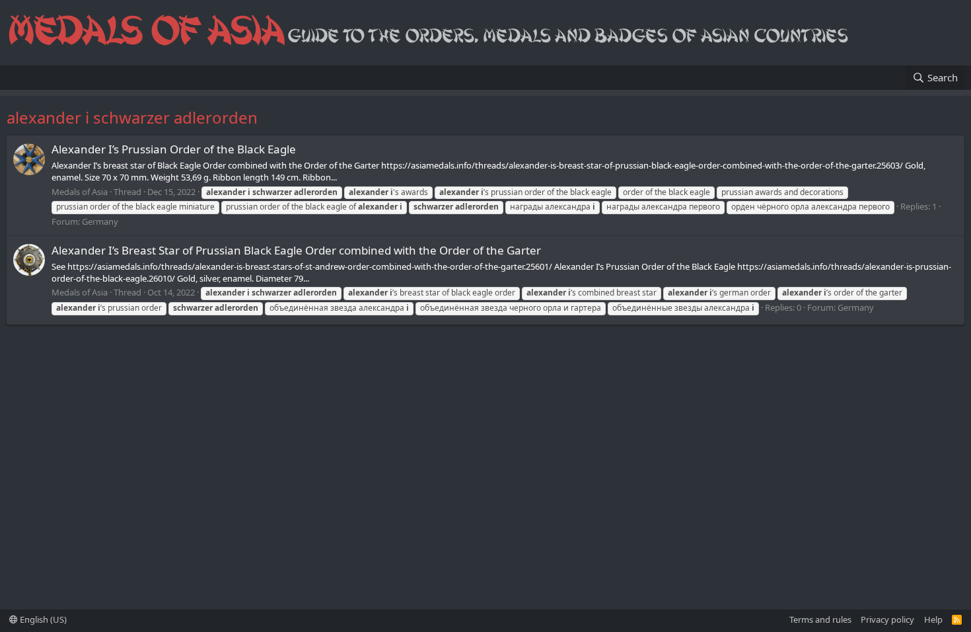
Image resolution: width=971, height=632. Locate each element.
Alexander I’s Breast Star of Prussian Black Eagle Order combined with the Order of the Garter (296, 250)
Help (933, 619)
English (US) (42, 619)
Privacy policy (887, 619)
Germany (100, 221)
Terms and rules (820, 619)
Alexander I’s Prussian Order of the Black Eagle (174, 149)
